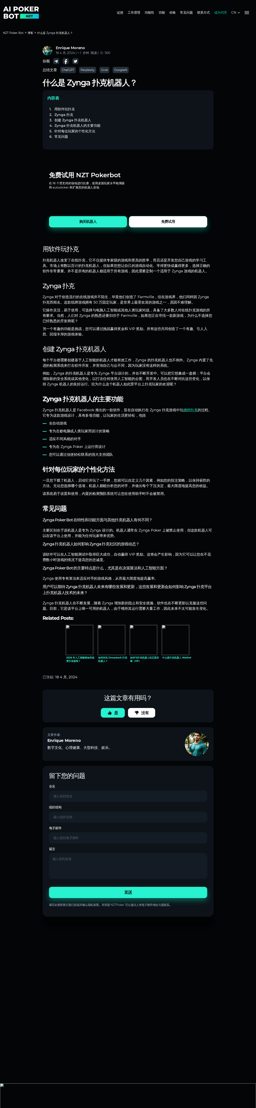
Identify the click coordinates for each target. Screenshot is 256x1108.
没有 (145, 712)
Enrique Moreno (70, 48)
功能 (162, 12)
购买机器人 (88, 221)
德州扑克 (190, 410)
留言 (52, 849)
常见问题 (186, 12)
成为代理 (220, 12)
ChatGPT (68, 70)
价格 (172, 12)
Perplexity (88, 70)
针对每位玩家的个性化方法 (74, 131)
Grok (104, 70)
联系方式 (203, 12)
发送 (128, 892)
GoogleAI (120, 70)
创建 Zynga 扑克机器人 (72, 120)
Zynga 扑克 (63, 114)
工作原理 (134, 12)
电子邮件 (55, 828)
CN (233, 12)
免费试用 (168, 221)
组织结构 (55, 807)
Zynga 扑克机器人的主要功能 (77, 125)
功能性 (149, 12)
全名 (52, 786)
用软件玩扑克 (64, 109)
